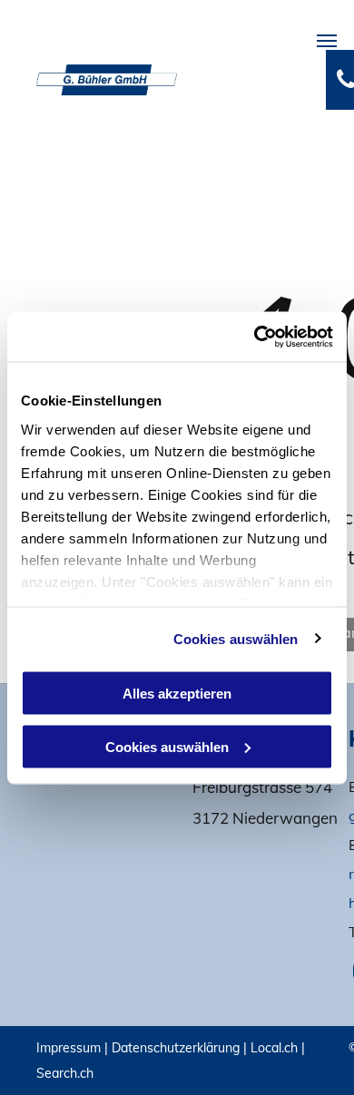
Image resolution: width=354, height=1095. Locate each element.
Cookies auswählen (236, 638)
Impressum (68, 1048)
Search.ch (64, 1073)
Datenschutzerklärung (176, 1048)
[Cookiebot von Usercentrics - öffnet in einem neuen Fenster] (254, 336)
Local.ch (274, 1048)
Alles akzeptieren (177, 693)
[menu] (327, 41)
